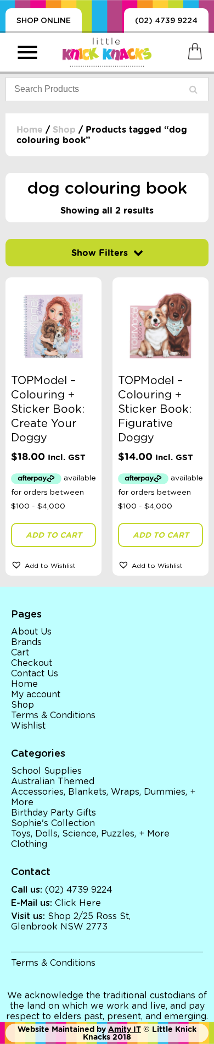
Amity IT (124, 1029)
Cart (20, 652)
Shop (64, 129)
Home (29, 129)
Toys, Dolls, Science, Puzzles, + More (90, 833)
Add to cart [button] (54, 535)
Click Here (78, 903)
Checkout (31, 663)
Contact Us (34, 673)
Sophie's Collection (53, 823)
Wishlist (28, 725)
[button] (53, 564)
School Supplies (46, 771)
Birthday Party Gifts (53, 812)
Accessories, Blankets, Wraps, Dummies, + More (103, 797)
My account (35, 694)
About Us (31, 631)
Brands (26, 642)
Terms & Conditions (53, 715)
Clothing (29, 844)
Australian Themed (52, 781)
